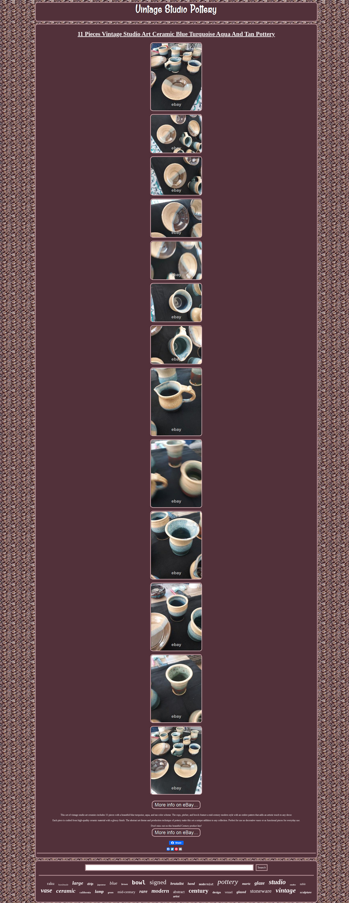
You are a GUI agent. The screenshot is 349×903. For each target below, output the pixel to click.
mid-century (126, 892)
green (111, 892)
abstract (179, 892)
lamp (99, 891)
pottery (228, 882)
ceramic (66, 890)
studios (293, 885)
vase (46, 890)
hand (191, 884)
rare (143, 891)
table (303, 884)
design (216, 892)
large (77, 883)
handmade (63, 884)
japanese (101, 884)
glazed (241, 892)
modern (160, 891)
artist (176, 896)
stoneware (261, 891)
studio (277, 882)
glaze (259, 883)
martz (246, 884)
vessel (228, 892)
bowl (139, 882)
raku (50, 883)
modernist (206, 884)
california (85, 892)
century (198, 890)
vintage (286, 890)
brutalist (177, 883)
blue (113, 883)
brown (124, 884)
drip (90, 884)
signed (158, 882)
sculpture (306, 892)
